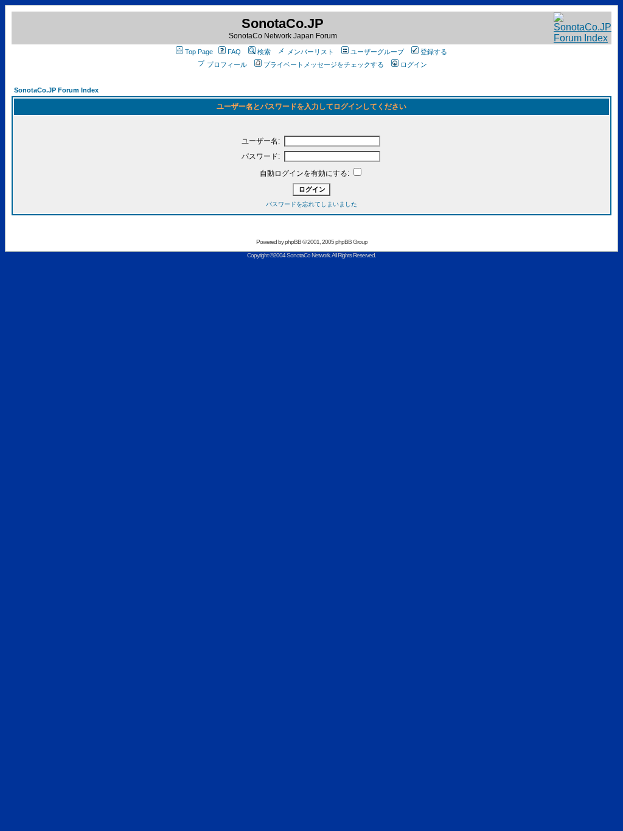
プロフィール (227, 64)
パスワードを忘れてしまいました (311, 204)
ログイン (413, 64)
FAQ (234, 51)
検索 (264, 51)
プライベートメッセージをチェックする (323, 64)
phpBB (293, 241)
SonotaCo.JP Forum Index (56, 90)
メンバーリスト (310, 51)
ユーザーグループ (377, 51)
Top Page (199, 51)
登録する (433, 51)
